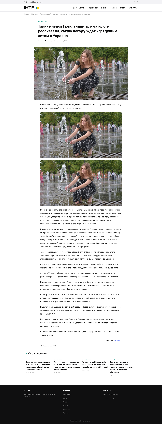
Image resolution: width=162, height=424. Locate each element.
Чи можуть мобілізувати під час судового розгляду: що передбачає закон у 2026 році (95, 364)
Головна (26, 14)
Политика (93, 8)
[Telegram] (137, 2)
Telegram (114, 398)
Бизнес (104, 8)
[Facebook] (134, 2)
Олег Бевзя (45, 41)
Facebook (106, 398)
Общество (81, 8)
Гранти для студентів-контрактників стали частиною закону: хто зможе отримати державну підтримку (122, 367)
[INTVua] (31, 8)
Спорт (122, 8)
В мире (114, 8)
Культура (132, 8)
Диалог (118, 340)
